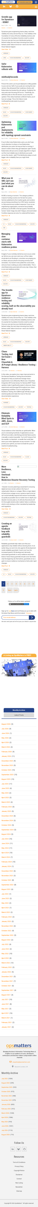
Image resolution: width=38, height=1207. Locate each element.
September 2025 (7, 775)
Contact (19, 1179)
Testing (29, 407)
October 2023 (6, 880)
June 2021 (5, 1004)
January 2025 (6, 811)
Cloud (27, 457)
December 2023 (7, 871)
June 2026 (5, 733)
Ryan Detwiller (13, 192)
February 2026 (7, 752)
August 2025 (6, 779)
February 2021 (7, 1022)
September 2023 (7, 885)
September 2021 (7, 990)
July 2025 (5, 784)
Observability (7, 345)
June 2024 (5, 843)
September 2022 (7, 935)
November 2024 (7, 820)
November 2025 (7, 765)
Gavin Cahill (14, 540)
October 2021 (6, 986)
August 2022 (6, 940)
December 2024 (7, 816)
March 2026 (6, 747)
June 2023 (5, 898)
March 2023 (6, 912)
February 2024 (7, 862)
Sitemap (19, 1191)
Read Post (5, 104)
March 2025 (6, 802)
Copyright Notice (19, 1170)
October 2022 (6, 931)
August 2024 (6, 834)
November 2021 (7, 981)
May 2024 (5, 848)
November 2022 (7, 926)
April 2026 (5, 742)
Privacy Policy (19, 1166)
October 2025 (6, 770)
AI (3, 224)
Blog (4, 112)
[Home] (8, 2)
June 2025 (5, 788)
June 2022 (5, 949)
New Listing (19, 1183)
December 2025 (7, 761)
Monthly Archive (19, 710)
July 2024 (5, 839)
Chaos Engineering (15, 58)
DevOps (27, 58)
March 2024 (6, 857)
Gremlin (3, 27)
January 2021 (6, 1027)
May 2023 (5, 903)
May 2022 (5, 954)
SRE (4, 227)
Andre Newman (14, 80)
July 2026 (5, 729)
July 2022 (5, 944)
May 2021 (5, 1009)
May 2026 (5, 738)
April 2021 (5, 1013)
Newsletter (19, 1187)
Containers (28, 112)
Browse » (29, 613)
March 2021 (6, 1018)
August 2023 (6, 889)
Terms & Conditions (19, 1162)
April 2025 (5, 798)
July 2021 (5, 999)
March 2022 (6, 963)
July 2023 (5, 894)
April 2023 (5, 908)
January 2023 (6, 921)
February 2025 (7, 807)
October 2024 (6, 825)
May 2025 (5, 793)
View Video (5, 49)
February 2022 (7, 967)
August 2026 (6, 724)
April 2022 (5, 958)
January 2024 (6, 866)
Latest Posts (19, 715)
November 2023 (7, 876)
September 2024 (7, 830)
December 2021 (7, 977)
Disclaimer (19, 1174)
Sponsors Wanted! (24, 2)
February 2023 (7, 917)
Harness (13, 370)
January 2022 (6, 972)
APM (4, 58)
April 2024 (5, 853)
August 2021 (6, 995)
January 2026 (6, 756)
